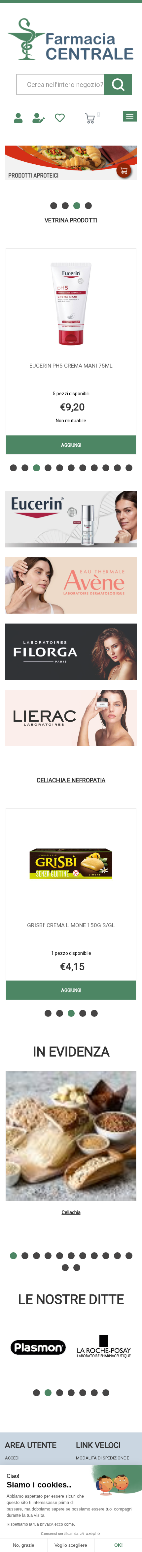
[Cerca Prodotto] (118, 84)
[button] (53, 206)
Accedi (12, 1457)
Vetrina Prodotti (71, 220)
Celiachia (71, 1212)
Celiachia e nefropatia (71, 780)
